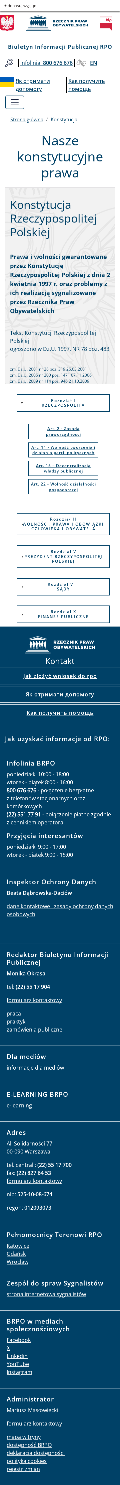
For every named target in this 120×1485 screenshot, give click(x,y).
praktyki (17, 1021)
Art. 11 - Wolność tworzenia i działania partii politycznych (63, 450)
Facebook (19, 1340)
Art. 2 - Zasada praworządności (63, 431)
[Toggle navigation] (14, 102)
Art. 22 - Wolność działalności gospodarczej (63, 487)
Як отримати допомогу (60, 694)
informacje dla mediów (35, 1067)
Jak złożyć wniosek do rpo (60, 676)
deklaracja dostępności (36, 1453)
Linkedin (17, 1356)
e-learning (19, 1105)
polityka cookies (27, 1461)
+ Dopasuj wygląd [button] (20, 5)
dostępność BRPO (29, 1445)
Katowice (18, 1245)
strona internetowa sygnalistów (46, 1294)
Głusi (81, 63)
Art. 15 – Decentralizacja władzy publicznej (63, 468)
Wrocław (17, 1261)
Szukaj (9, 63)
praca (14, 1013)
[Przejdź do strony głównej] (60, 23)
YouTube (18, 1364)
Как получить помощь (60, 712)
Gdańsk (16, 1253)
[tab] (63, 403)
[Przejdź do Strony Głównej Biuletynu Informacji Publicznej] (108, 23)
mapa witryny (24, 1437)
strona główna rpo (60, 645)
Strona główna (26, 119)
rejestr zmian (23, 1469)
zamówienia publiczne (34, 1029)
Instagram (19, 1372)
